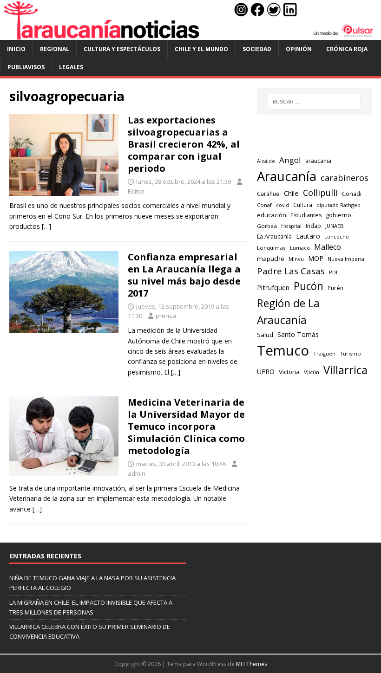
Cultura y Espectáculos (122, 49)
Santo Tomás (298, 334)
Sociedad (257, 49)
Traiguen (324, 353)
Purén (335, 288)
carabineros (344, 177)
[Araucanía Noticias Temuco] (190, 34)
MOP (315, 258)
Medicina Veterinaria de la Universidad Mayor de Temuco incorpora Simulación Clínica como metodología (186, 426)
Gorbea (267, 225)
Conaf (264, 204)
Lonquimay (271, 247)
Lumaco (300, 247)
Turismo (350, 353)
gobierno (338, 215)
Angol (290, 160)
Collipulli (320, 192)
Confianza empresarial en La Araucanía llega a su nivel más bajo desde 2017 (184, 275)
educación (271, 215)
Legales (71, 67)
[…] (46, 226)
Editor (136, 191)
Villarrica (345, 369)
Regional (54, 49)
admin (136, 473)
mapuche (270, 258)
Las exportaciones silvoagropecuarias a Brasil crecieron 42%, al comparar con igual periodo (184, 144)
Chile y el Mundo (201, 49)
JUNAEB (334, 225)
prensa (166, 315)
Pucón (308, 286)
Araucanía (286, 176)
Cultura (302, 204)
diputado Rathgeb (338, 204)
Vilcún (311, 372)
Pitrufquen (273, 287)
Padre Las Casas (291, 271)
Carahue (268, 194)
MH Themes (251, 664)
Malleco (327, 247)
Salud (265, 334)
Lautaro (308, 236)
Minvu (296, 258)
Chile (291, 193)
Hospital (291, 225)
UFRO (266, 371)
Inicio (16, 49)
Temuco (283, 350)
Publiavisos (26, 67)
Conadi (351, 193)
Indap (313, 226)
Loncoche (336, 236)
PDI (333, 272)
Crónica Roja (347, 49)
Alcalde (266, 161)
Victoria (289, 372)
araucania (318, 161)
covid (282, 205)
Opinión (299, 49)
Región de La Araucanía (288, 312)
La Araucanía (274, 236)
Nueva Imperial (347, 258)
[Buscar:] (314, 102)
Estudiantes (306, 215)
